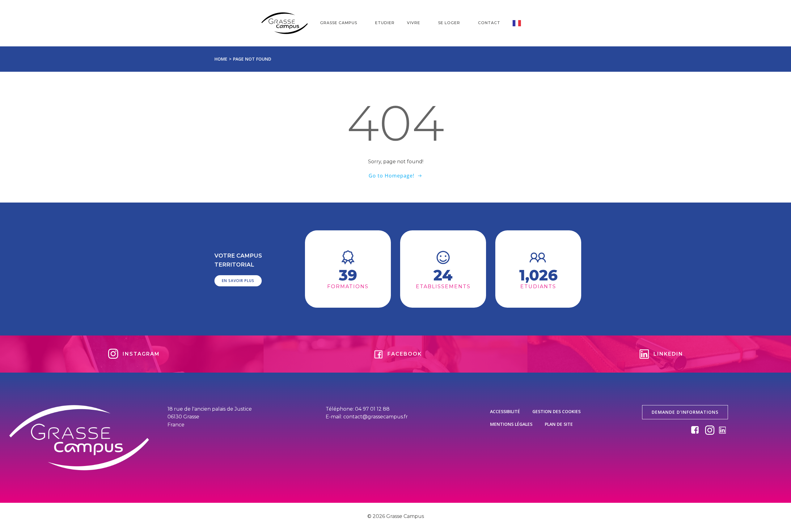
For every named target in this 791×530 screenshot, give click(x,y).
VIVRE (413, 22)
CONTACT (489, 22)
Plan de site (559, 424)
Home (220, 59)
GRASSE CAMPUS (338, 22)
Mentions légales (511, 424)
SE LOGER (449, 22)
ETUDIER (385, 22)
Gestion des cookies (556, 411)
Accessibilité (505, 411)
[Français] (521, 23)
